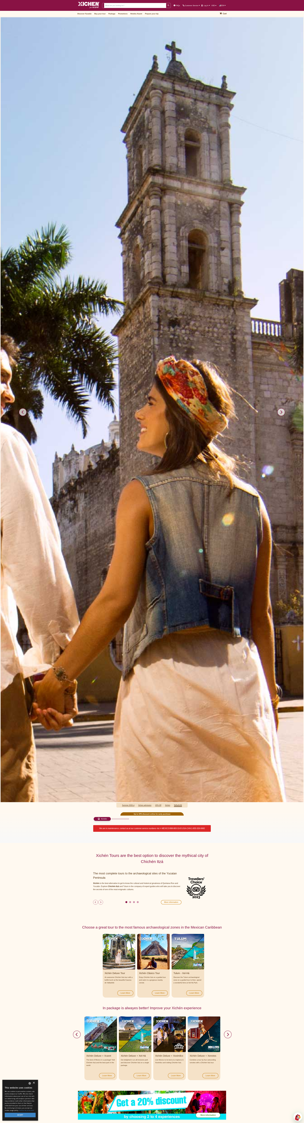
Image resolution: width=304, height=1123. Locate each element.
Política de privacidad (26, 1110)
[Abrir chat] (298, 1117)
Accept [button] (20, 1115)
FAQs (178, 5)
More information (171, 902)
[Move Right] (228, 1034)
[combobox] (29, 1083)
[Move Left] (77, 1034)
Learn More (125, 993)
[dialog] (20, 1100)
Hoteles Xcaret (136, 14)
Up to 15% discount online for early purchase (152, 814)
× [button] (34, 1083)
